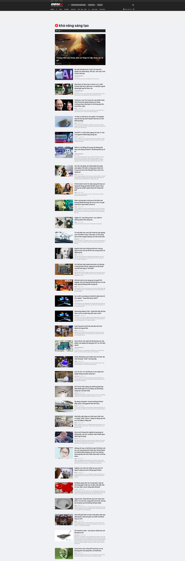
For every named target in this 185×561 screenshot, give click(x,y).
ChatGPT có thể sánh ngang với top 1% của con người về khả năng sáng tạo (89, 133)
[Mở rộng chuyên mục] (133, 9)
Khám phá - (77, 239)
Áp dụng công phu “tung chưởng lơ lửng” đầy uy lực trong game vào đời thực (88, 402)
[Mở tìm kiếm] (133, 5)
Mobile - (76, 405)
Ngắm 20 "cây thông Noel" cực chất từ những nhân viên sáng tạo (88, 219)
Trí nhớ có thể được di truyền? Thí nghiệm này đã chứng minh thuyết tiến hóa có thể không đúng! (89, 119)
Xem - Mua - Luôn (82, 9)
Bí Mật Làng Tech (128, 9)
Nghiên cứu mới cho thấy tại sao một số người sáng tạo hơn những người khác (88, 469)
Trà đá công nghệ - (78, 75)
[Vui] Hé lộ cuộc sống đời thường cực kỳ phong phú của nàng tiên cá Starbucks (88, 550)
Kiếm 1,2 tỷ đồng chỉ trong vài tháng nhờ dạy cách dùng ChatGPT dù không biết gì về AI (89, 149)
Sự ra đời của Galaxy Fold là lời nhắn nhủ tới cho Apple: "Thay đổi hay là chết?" (89, 297)
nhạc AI (100, 5)
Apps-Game (94, 9)
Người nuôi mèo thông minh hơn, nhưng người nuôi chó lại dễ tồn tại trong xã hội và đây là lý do (89, 250)
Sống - (76, 108)
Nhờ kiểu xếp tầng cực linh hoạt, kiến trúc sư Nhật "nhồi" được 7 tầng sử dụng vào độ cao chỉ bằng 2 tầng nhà (89, 418)
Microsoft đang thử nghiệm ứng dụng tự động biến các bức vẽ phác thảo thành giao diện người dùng (89, 434)
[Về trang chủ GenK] (57, 4)
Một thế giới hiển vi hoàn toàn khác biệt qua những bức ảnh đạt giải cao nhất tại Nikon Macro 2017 (89, 517)
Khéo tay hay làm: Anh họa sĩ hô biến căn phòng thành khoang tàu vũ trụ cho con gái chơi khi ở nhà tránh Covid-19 (89, 202)
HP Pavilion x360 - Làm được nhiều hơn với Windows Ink (89, 532)
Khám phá (73, 9)
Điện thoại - (77, 315)
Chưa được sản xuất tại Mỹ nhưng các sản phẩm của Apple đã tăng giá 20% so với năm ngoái (89, 343)
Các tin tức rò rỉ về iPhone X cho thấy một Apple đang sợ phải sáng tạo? (89, 373)
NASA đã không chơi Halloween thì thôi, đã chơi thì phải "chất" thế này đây (89, 358)
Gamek (52, 0)
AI (56, 9)
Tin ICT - (76, 137)
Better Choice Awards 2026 (78, 5)
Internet (66, 9)
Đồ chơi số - (77, 535)
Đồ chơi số (102, 9)
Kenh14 (56, 0)
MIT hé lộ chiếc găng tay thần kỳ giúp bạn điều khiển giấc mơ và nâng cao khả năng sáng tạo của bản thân (88, 389)
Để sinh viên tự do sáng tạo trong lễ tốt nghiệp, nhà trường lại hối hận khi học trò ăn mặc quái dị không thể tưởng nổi (89, 282)
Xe (89, 9)
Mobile (52, 9)
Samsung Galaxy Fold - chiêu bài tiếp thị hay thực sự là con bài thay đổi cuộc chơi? (89, 312)
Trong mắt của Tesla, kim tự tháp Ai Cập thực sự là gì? (79, 59)
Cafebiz (61, 0)
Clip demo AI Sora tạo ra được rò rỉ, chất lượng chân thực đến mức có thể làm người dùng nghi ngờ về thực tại (89, 86)
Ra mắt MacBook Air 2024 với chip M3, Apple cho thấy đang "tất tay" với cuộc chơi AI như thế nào (89, 71)
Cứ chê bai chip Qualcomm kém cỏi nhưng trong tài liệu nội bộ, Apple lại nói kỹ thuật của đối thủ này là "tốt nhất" (89, 266)
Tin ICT (60, 9)
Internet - (76, 393)
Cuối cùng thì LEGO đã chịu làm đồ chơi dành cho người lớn (88, 327)
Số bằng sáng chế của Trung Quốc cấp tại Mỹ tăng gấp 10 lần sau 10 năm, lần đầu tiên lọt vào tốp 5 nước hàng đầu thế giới (89, 485)
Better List (91, 5)
